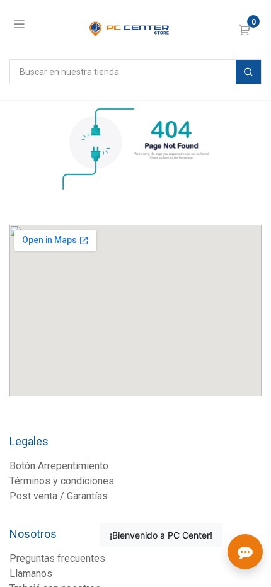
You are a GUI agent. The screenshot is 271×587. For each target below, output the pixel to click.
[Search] (248, 72)
